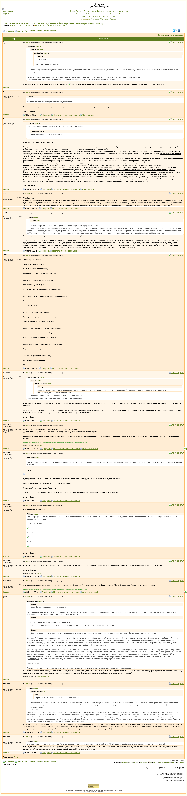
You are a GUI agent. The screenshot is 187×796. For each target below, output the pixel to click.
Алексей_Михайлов (43, 676)
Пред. (11, 25)
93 (51, 25)
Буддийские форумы (33, 30)
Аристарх (39, 573)
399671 (27, 373)
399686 (27, 581)
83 (31, 25)
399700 (27, 684)
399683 (27, 453)
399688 (27, 596)
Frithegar (39, 445)
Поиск (80, 11)
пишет (38, 47)
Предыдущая (163, 35)
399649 (27, 92)
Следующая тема (176, 35)
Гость (16, 757)
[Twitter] (173, 30)
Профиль (80, 14)
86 (38, 25)
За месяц (113, 19)
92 (48, 25)
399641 (27, 42)
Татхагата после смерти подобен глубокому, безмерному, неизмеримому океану (53, 23)
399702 (27, 737)
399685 (27, 561)
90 (44, 25)
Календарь (112, 11)
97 (60, 25)
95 (55, 25)
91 (46, 25)
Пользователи (91, 11)
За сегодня (101, 16)
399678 (27, 425)
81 (26, 25)
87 (40, 25)
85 (36, 25)
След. (63, 25)
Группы (102, 11)
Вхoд (121, 14)
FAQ (73, 11)
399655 (27, 193)
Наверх (6, 88)
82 (29, 25)
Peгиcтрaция (124, 11)
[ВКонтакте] (179, 30)
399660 (27, 213)
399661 (27, 255)
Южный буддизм (50, 30)
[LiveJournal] (176, 30)
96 (58, 25)
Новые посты (89, 16)
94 (53, 25)
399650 (27, 119)
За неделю (112, 16)
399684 (27, 505)
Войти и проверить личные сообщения (102, 14)
